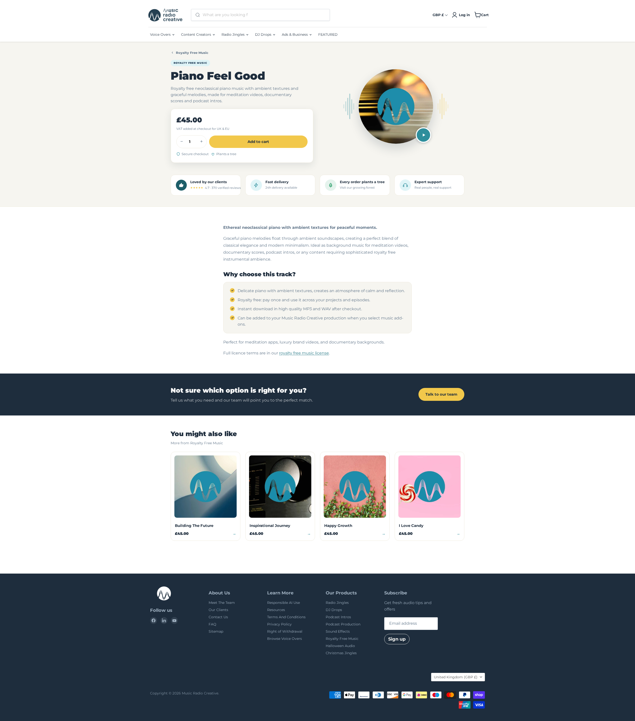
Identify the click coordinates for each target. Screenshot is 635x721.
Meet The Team (222, 602)
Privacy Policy (279, 624)
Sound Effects (338, 631)
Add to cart (258, 141)
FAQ (212, 624)
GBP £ (438, 15)
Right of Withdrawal (284, 631)
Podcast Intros (338, 617)
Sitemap (216, 631)
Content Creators (196, 34)
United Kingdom (455, 677)
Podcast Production (343, 624)
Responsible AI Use (283, 602)
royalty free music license (304, 353)
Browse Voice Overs (284, 638)
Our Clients (218, 610)
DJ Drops (263, 34)
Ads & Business (295, 34)
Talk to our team (441, 394)
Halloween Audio (340, 646)
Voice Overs (161, 34)
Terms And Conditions (286, 617)
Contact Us (218, 617)
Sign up (397, 639)
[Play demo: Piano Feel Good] (423, 135)
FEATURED (328, 34)
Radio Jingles (234, 34)
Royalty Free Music (192, 53)
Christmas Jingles (341, 653)
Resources (276, 610)
